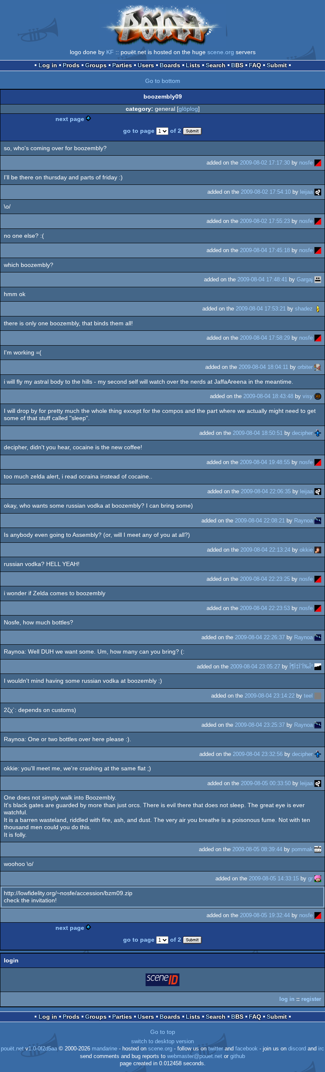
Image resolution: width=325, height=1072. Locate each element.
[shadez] (317, 308)
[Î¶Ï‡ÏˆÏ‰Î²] (317, 666)
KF (110, 52)
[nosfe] (317, 162)
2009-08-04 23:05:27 (255, 666)
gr (310, 878)
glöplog (188, 108)
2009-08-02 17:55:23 (265, 221)
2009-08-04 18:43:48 (268, 396)
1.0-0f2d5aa (42, 1049)
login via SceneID (162, 981)
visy (308, 396)
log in (287, 999)
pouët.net (12, 1049)
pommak (302, 849)
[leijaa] (317, 192)
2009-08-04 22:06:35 (266, 491)
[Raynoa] (317, 520)
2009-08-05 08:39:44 (257, 849)
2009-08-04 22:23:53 (265, 608)
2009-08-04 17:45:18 (265, 250)
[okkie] (317, 550)
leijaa (306, 192)
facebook (246, 1049)
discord (297, 1049)
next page (69, 118)
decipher (302, 433)
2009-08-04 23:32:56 (258, 754)
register (311, 999)
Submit (277, 65)
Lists (193, 65)
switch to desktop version (162, 1042)
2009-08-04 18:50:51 (258, 433)
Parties (122, 65)
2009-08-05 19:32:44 (265, 915)
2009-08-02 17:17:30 (265, 162)
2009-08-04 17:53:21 (261, 308)
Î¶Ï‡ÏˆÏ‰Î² (301, 666)
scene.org (220, 52)
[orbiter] (317, 367)
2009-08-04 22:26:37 (260, 637)
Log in (48, 65)
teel (308, 696)
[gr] (317, 878)
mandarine (104, 1049)
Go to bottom (162, 80)
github (237, 1056)
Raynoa (303, 520)
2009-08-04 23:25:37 (260, 725)
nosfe (306, 162)
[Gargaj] (317, 279)
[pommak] (317, 849)
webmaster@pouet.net (194, 1056)
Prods (71, 65)
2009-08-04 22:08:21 (260, 520)
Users (146, 65)
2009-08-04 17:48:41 (262, 279)
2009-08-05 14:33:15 (274, 878)
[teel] (317, 696)
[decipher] (317, 433)
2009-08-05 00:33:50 (266, 783)
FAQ (255, 65)
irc (321, 1049)
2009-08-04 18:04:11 (263, 367)
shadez (304, 308)
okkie (306, 550)
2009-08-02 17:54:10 (266, 192)
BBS (237, 65)
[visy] (317, 396)
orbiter (305, 367)
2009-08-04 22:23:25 (265, 579)
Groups (96, 65)
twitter (215, 1049)
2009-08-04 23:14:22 (270, 696)
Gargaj (305, 279)
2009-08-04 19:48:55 (265, 462)
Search (216, 65)
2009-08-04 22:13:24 (265, 550)
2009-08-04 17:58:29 (265, 338)
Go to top (162, 1031)
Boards (170, 65)
